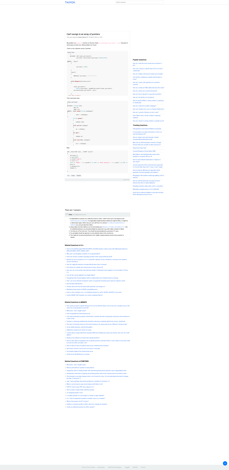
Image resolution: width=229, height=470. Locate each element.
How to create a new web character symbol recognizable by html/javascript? (146, 138)
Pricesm (143, 467)
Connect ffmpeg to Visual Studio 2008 (144, 151)
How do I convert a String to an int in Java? (146, 112)
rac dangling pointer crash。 (75, 392)
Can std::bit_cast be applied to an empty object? (81, 275)
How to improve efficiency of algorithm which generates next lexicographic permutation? (146, 171)
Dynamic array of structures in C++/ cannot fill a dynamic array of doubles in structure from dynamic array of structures (97, 260)
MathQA (135, 467)
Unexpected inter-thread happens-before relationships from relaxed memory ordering (92, 278)
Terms (88, 467)
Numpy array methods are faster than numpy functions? (83, 338)
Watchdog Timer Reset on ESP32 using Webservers (82, 289)
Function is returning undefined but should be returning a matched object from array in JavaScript (96, 321)
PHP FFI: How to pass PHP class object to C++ (80, 387)
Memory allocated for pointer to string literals (80, 367)
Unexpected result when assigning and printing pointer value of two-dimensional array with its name (96, 373)
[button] (225, 463)
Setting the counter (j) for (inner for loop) (79, 330)
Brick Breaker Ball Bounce (74, 283)
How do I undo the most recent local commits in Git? (147, 64)
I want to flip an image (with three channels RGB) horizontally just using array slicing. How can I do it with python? (98, 334)
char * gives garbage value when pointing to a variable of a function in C (88, 381)
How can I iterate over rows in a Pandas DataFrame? (148, 109)
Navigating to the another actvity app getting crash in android (148, 176)
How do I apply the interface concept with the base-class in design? (87, 264)
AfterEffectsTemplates (114, 467)
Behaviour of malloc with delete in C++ (113, 227)
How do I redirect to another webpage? (144, 106)
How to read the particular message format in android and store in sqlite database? (146, 182)
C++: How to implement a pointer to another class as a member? (86, 398)
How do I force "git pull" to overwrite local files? (147, 94)
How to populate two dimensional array (78, 313)
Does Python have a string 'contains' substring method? (146, 116)
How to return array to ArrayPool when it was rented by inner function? (88, 345)
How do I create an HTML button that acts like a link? (148, 88)
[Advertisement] (114, 18)
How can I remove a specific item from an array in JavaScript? (148, 70)
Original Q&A (126, 179)
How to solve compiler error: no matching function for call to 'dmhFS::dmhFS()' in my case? (94, 292)
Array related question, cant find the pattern (79, 327)
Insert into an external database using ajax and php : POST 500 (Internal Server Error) (148, 193)
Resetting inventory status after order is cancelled (148, 186)
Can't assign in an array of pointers (83, 34)
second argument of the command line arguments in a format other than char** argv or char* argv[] (148, 166)
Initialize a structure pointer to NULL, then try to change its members (87, 404)
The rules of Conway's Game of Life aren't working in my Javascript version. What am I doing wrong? (97, 324)
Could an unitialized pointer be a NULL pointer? (81, 407)
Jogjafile (127, 467)
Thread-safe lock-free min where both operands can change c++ (86, 286)
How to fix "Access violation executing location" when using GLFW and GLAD (89, 256)
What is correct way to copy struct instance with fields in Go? (85, 384)
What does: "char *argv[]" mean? (76, 311)
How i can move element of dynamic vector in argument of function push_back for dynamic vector (96, 281)
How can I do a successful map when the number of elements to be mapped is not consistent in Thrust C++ (97, 271)
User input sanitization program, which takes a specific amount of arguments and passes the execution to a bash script (98, 317)
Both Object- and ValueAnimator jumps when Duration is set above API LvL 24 (146, 155)
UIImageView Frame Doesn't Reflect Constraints (147, 129)
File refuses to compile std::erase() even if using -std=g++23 (85, 267)
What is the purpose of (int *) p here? (78, 401)
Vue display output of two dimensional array (80, 351)
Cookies (93, 467)
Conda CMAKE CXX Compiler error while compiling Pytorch (84, 295)
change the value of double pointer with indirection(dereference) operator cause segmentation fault (96, 370)
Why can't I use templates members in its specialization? (83, 254)
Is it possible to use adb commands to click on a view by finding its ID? (147, 133)
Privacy (84, 467)
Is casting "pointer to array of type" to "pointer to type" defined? (85, 395)
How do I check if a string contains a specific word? (148, 121)
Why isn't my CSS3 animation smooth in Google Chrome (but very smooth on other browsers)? (147, 143)
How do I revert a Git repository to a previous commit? (146, 83)
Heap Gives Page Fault (139, 148)
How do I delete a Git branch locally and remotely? (148, 74)
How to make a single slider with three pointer (80, 390)
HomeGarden (101, 467)
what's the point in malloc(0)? (78, 221)
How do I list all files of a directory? (143, 97)
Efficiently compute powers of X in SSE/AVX (146, 189)
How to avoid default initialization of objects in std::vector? (147, 161)
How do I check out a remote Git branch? (145, 91)
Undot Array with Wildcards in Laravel (78, 354)
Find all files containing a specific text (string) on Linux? (147, 78)
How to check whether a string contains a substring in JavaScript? (148, 101)
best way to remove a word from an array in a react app (83, 348)
